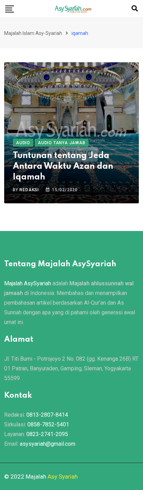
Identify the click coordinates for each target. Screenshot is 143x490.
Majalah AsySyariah (27, 283)
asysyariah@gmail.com (47, 444)
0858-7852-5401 (48, 424)
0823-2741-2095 (47, 434)
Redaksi (29, 189)
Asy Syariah (63, 476)
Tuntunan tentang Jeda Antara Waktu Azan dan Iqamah (63, 166)
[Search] (135, 8)
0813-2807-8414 (47, 415)
